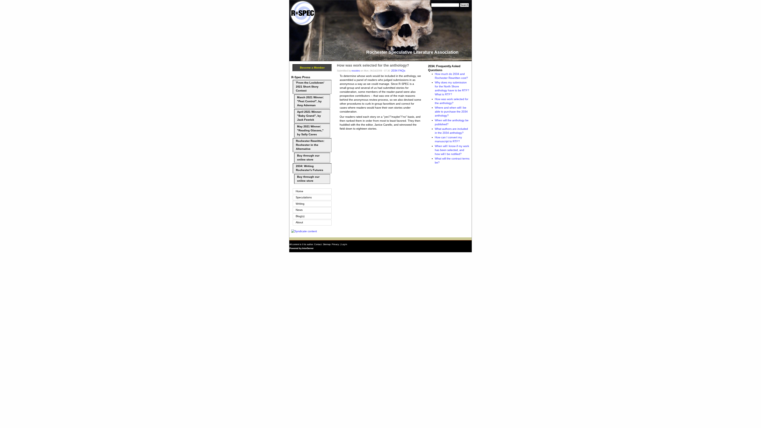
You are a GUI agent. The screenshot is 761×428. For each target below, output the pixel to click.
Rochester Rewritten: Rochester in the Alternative (310, 144)
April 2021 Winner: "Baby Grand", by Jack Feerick (309, 115)
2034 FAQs (398, 70)
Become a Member (312, 67)
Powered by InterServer (301, 248)
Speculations (304, 197)
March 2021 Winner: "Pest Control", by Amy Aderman (310, 101)
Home (299, 191)
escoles (356, 70)
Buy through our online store (308, 157)
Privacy (335, 244)
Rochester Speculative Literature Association (412, 52)
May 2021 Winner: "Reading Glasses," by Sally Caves (310, 130)
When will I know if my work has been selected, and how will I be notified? (452, 150)
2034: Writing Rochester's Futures (309, 168)
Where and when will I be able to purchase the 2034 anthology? (451, 111)
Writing (300, 203)
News (299, 209)
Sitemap (327, 244)
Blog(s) (300, 216)
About (299, 222)
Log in (344, 244)
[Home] (302, 24)
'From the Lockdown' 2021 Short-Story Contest (310, 86)
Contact (318, 244)
